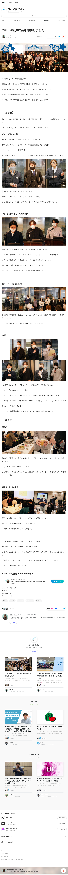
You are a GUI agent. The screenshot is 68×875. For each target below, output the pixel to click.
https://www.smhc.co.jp (13, 12)
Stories (46, 20)
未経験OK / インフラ (8, 593)
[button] (34, 813)
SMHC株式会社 (16, 9)
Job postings (62, 20)
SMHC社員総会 (34, 645)
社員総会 (39, 601)
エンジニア (21, 601)
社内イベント (30, 601)
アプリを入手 (62, 818)
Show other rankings (33, 757)
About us (17, 20)
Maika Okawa (9, 36)
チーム (5, 601)
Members (32, 20)
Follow (34, 16)
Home (3, 20)
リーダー (12, 601)
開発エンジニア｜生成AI (9, 588)
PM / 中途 (5, 590)
